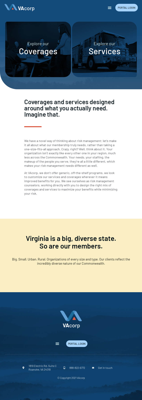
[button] (110, 7)
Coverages (38, 51)
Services (104, 51)
